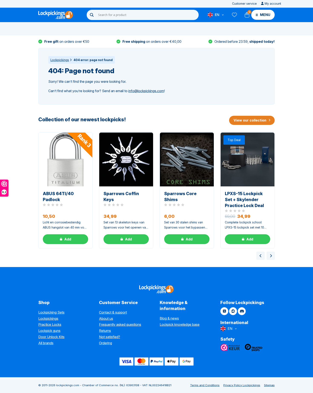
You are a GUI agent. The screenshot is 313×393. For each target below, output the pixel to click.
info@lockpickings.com (146, 91)
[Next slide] (271, 256)
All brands (45, 343)
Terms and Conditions (205, 385)
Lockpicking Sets (51, 312)
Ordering (105, 343)
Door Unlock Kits (51, 337)
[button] (65, 239)
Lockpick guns (49, 331)
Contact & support (113, 312)
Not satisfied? (109, 337)
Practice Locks (49, 324)
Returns (105, 331)
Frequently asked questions (120, 324)
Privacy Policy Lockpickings (241, 385)
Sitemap (269, 385)
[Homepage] (55, 15)
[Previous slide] (260, 256)
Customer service (244, 3)
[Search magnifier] (92, 15)
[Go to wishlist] (234, 15)
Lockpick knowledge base (180, 324)
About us (106, 318)
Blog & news (169, 318)
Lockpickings (59, 60)
